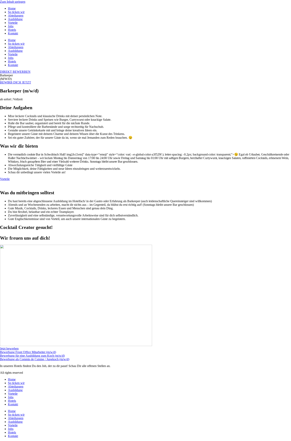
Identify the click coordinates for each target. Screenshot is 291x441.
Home (12, 8)
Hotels (12, 29)
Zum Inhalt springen (12, 1)
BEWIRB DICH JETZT (15, 82)
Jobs (10, 26)
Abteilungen (15, 15)
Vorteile (13, 22)
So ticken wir (16, 12)
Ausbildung (15, 19)
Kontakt (13, 33)
